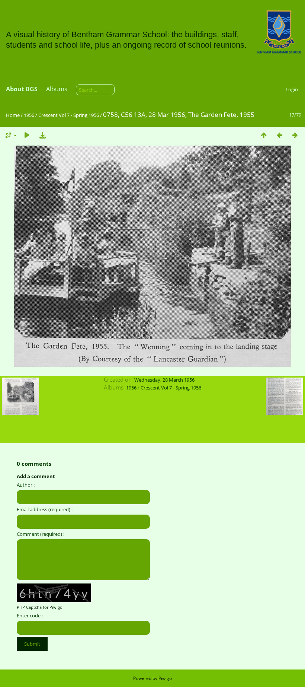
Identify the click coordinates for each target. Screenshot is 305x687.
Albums (56, 89)
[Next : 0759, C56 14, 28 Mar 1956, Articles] (295, 135)
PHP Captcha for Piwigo (39, 607)
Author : (26, 484)
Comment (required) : (40, 534)
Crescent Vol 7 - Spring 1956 (68, 115)
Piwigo (165, 678)
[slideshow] (27, 135)
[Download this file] (42, 135)
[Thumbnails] (264, 135)
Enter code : (30, 615)
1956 (29, 115)
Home (13, 115)
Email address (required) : (45, 509)
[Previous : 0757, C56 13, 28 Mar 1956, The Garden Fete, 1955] (279, 135)
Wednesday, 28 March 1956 (164, 379)
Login (292, 89)
